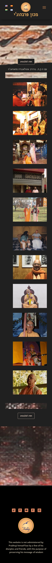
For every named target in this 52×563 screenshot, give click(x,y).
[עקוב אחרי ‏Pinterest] (20, 510)
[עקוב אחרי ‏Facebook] (33, 510)
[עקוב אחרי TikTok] (14, 510)
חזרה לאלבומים (26, 61)
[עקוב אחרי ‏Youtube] (26, 510)
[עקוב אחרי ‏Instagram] (39, 510)
